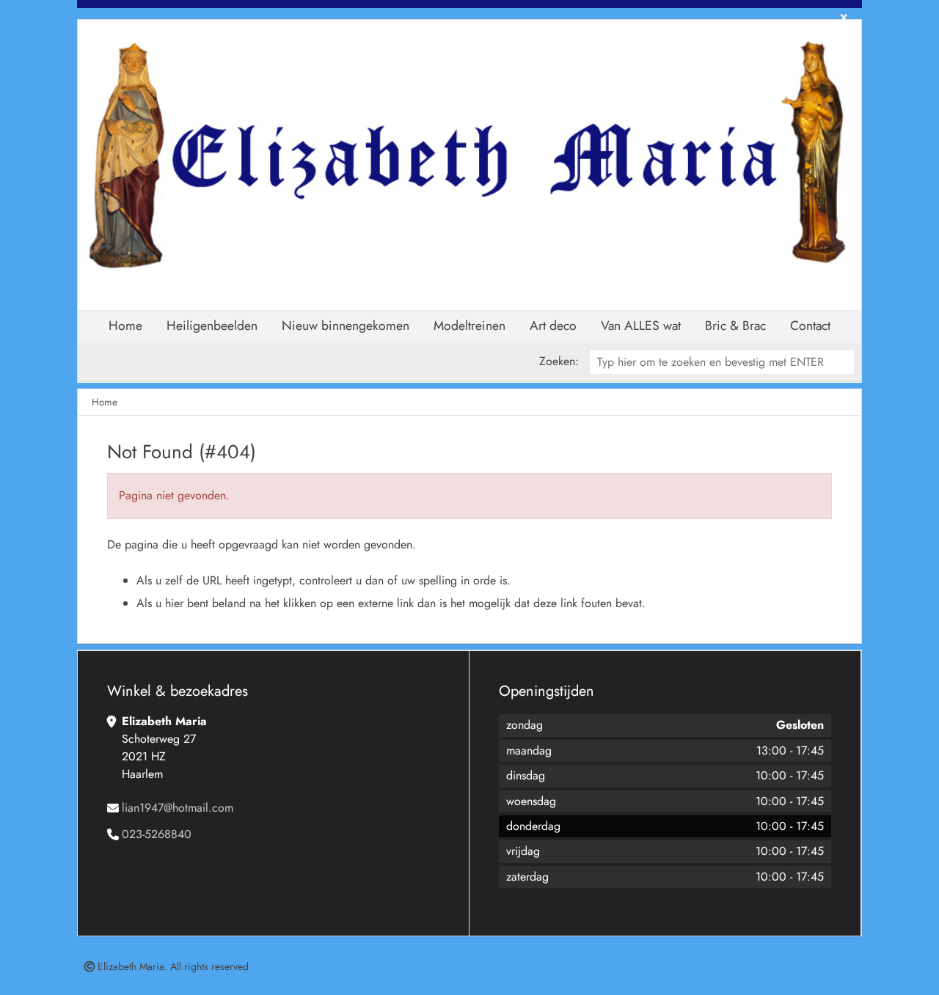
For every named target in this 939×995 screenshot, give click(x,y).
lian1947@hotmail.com (177, 807)
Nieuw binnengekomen (345, 325)
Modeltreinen (469, 325)
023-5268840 (156, 834)
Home (125, 325)
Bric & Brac (735, 325)
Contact (810, 325)
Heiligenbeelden (212, 325)
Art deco (553, 325)
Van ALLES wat (641, 325)
